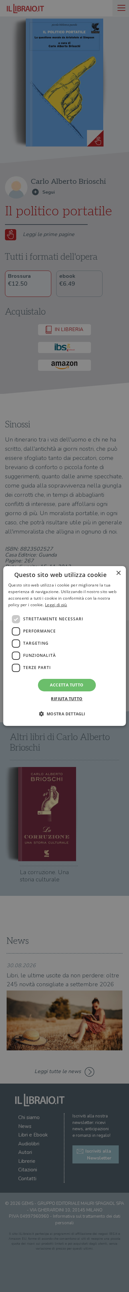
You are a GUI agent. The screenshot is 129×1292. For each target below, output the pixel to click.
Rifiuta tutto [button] (66, 699)
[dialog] (64, 646)
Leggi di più (56, 605)
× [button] (118, 573)
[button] (64, 714)
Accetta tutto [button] (66, 685)
